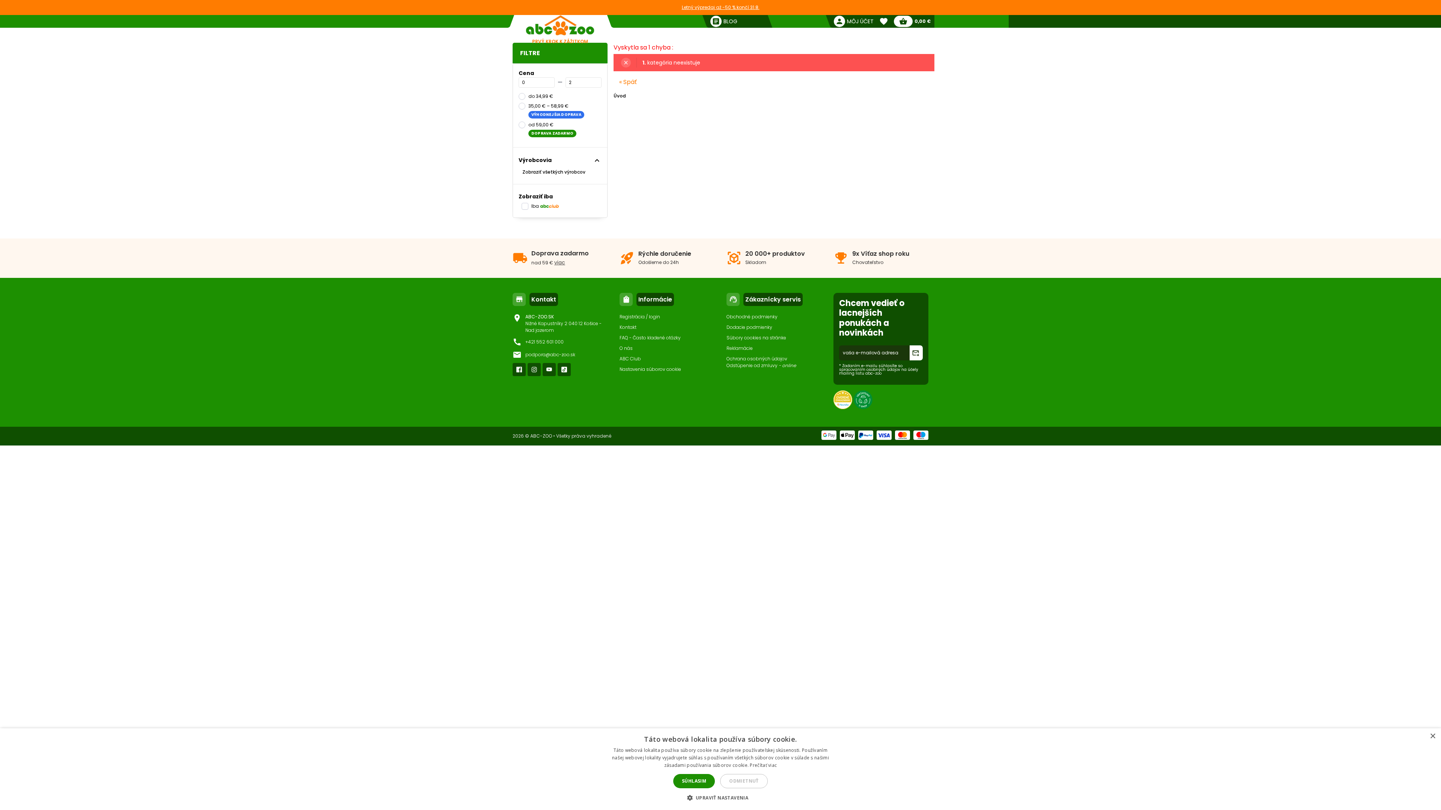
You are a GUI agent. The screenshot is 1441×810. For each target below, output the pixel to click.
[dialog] (720, 769)
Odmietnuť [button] (744, 781)
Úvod (620, 96)
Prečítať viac (763, 765)
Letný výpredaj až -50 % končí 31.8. (721, 7)
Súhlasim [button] (694, 781)
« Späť (628, 82)
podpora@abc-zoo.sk (550, 354)
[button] (721, 797)
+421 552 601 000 (544, 342)
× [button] (1432, 736)
